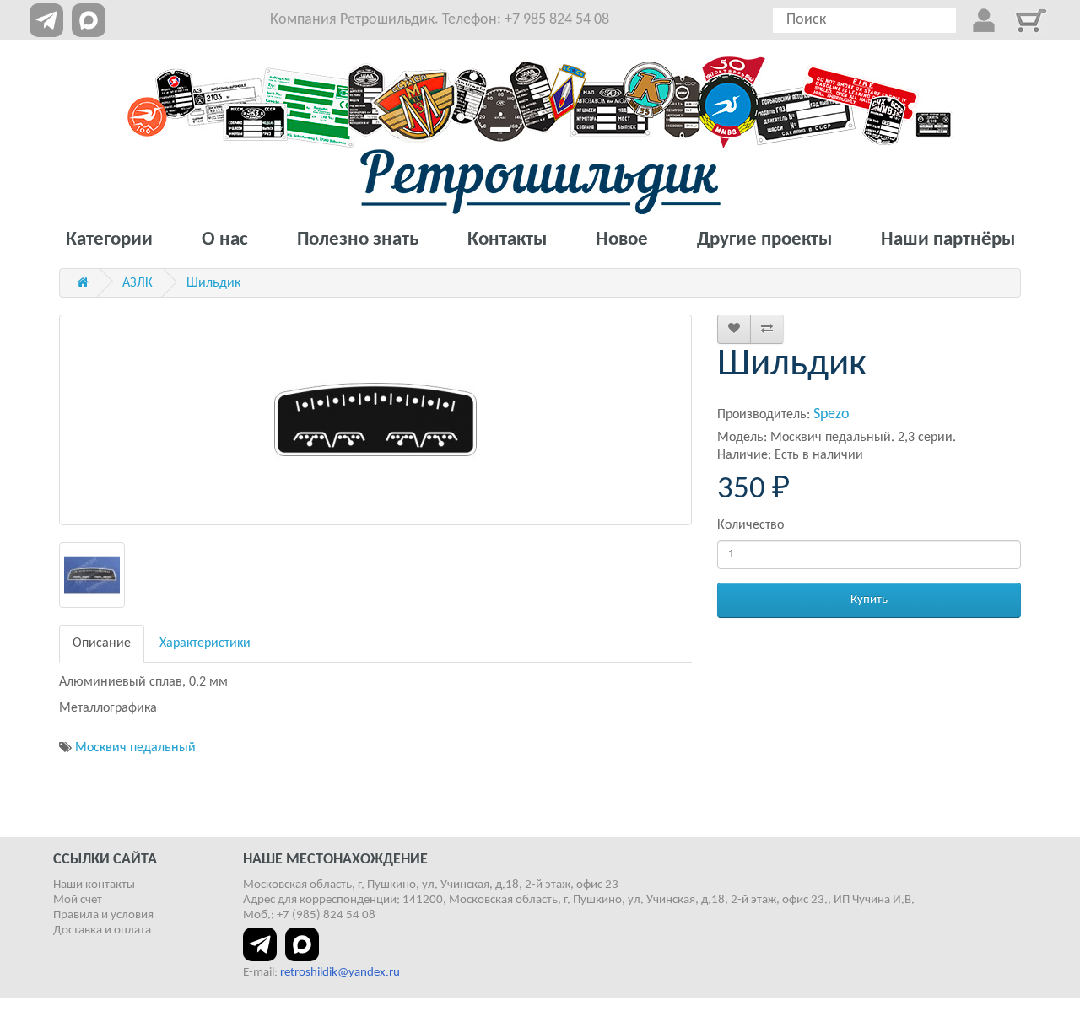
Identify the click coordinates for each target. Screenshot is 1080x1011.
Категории (109, 240)
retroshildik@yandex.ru (340, 972)
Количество (750, 525)
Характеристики (205, 643)
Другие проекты (764, 240)
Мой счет (77, 900)
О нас (225, 240)
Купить (869, 600)
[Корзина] (1031, 21)
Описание (102, 643)
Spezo (831, 414)
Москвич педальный (135, 748)
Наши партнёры (948, 240)
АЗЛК (137, 283)
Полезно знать (357, 240)
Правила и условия (103, 915)
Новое (622, 240)
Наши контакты (94, 885)
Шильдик (213, 283)
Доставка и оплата (102, 930)
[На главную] (540, 181)
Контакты (507, 240)
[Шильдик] (375, 420)
